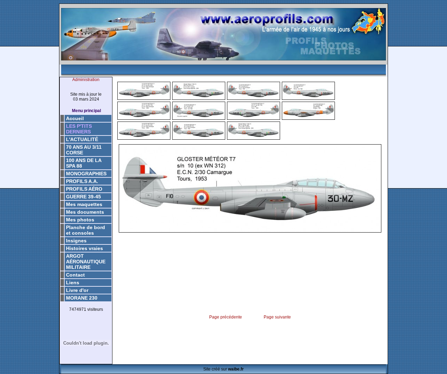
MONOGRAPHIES (86, 173)
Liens (72, 282)
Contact (75, 275)
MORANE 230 (81, 298)
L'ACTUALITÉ (82, 139)
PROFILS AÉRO (84, 189)
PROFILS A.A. (82, 181)
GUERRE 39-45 (83, 196)
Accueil (75, 118)
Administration (86, 79)
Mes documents (85, 212)
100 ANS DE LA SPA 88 (84, 163)
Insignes (76, 240)
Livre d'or (77, 290)
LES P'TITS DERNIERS (79, 128)
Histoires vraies (84, 248)
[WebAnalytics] (86, 320)
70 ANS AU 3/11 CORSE (84, 149)
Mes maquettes (84, 204)
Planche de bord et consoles (85, 230)
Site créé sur (223, 369)
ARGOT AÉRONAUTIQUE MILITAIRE (85, 261)
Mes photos (80, 219)
